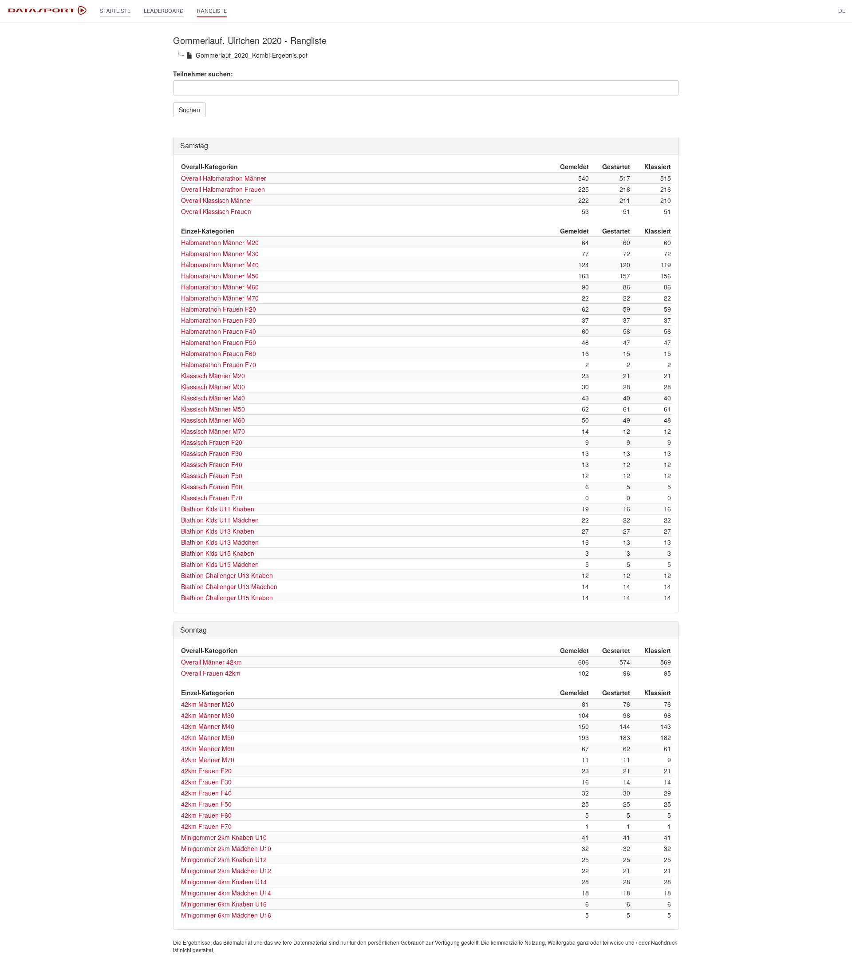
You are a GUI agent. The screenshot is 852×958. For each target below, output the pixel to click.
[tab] (426, 145)
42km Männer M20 (207, 704)
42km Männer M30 (207, 715)
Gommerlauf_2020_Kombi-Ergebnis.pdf (252, 55)
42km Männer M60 (207, 748)
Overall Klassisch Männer (216, 200)
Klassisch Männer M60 (213, 420)
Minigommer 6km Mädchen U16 (226, 914)
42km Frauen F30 (206, 781)
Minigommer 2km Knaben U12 (224, 859)
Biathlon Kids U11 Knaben (217, 508)
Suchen (189, 109)
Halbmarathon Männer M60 (220, 286)
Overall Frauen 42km (211, 673)
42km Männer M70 (207, 759)
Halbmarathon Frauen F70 (218, 364)
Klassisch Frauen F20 (211, 442)
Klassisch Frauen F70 (211, 497)
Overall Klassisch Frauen (216, 211)
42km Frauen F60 (206, 815)
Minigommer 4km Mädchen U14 (226, 892)
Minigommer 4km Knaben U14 (224, 881)
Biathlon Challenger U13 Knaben (227, 575)
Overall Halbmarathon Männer (223, 178)
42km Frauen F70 (206, 826)
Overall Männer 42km (211, 661)
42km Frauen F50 (206, 804)
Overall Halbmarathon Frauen (223, 189)
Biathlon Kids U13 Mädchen (220, 542)
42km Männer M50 (207, 737)
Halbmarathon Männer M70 (220, 297)
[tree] (426, 55)
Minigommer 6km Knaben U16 (224, 903)
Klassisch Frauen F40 (211, 464)
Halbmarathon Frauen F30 (218, 320)
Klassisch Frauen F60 (211, 486)
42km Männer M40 (207, 726)
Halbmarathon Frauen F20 (218, 309)
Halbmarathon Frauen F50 (218, 342)
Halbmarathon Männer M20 (220, 242)
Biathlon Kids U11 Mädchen (220, 519)
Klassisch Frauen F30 (211, 453)
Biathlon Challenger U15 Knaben (227, 597)
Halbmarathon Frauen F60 (218, 353)
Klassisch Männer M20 (213, 375)
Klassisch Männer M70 (213, 431)
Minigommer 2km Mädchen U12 (226, 870)
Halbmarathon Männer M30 (220, 253)
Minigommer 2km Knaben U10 (224, 837)
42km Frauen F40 (206, 792)
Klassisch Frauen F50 (211, 475)
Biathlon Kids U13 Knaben (217, 531)
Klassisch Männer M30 (213, 386)
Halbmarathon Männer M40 (220, 264)
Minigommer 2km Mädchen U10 (226, 848)
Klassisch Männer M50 (213, 408)
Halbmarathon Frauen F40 (218, 331)
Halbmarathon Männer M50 (220, 275)
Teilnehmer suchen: (203, 73)
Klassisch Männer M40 (213, 397)
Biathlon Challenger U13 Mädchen (229, 586)
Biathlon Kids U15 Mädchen (220, 564)
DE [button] (841, 11)
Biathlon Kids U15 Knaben (217, 553)
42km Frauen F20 (206, 770)
